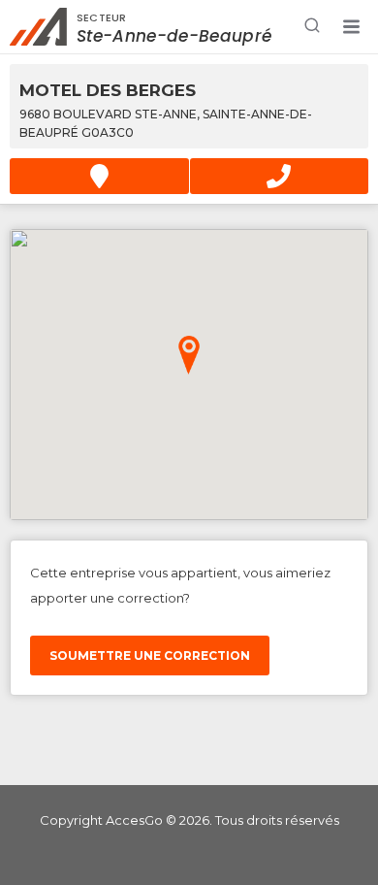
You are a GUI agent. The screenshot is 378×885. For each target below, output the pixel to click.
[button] (350, 27)
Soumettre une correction (149, 655)
